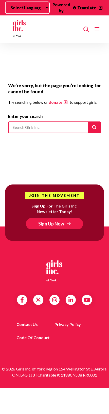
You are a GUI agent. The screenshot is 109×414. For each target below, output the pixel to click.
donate (55, 102)
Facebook (22, 300)
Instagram (55, 300)
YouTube (87, 300)
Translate (86, 7)
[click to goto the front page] (54, 270)
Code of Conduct (33, 337)
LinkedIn (71, 300)
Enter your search (25, 116)
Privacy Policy (68, 324)
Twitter (38, 300)
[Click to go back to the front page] (43, 29)
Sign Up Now (51, 223)
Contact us (27, 324)
